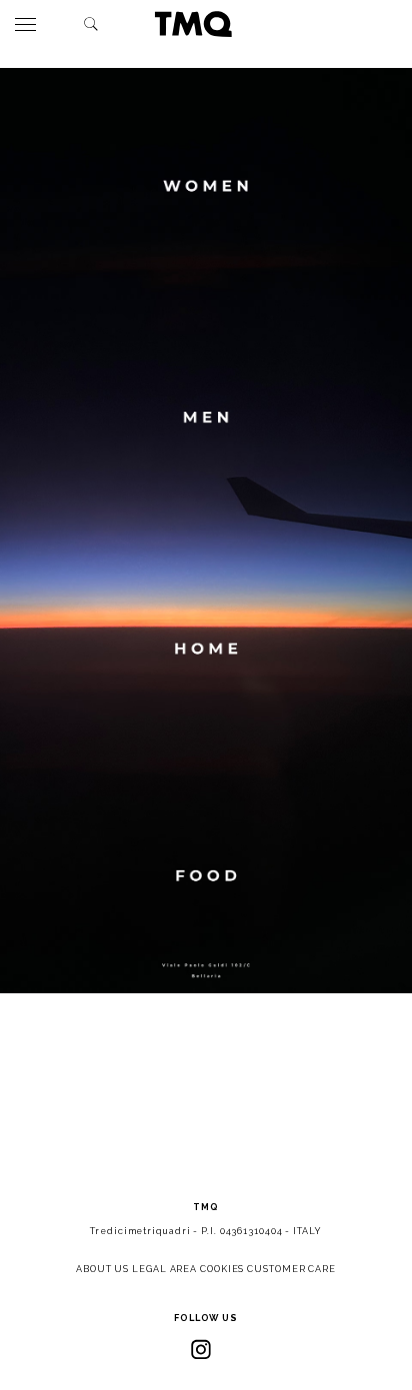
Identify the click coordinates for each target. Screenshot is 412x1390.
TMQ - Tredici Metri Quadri (193, 24)
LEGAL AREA (164, 1269)
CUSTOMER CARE (291, 1269)
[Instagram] (201, 1348)
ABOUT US (102, 1269)
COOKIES (222, 1269)
